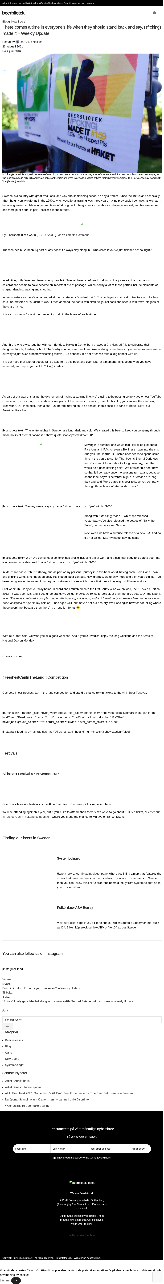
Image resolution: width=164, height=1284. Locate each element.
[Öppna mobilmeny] (160, 13)
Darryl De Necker (31, 41)
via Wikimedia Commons (73, 235)
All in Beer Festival (134, 692)
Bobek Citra (136, 405)
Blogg (6, 21)
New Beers (18, 21)
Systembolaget (14, 1065)
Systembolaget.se (145, 883)
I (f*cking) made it (12, 174)
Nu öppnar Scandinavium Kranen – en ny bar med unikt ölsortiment (48, 1099)
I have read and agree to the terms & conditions (84, 1157)
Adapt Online (93, 1258)
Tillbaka (7, 992)
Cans (8, 1052)
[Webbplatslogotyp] (13, 12)
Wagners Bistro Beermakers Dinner (27, 1105)
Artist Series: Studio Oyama (23, 1087)
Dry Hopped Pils (117, 344)
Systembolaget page (94, 873)
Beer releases (14, 1040)
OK (16, 1280)
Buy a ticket (135, 812)
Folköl (72, 922)
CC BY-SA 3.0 (46, 235)
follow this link (83, 883)
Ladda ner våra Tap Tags (82, 1235)
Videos (6, 979)
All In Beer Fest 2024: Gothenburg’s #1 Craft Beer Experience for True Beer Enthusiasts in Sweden (69, 1093)
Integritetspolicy (64, 1258)
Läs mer (5, 1280)
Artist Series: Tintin (17, 1081)
